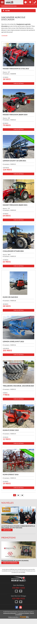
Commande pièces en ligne (9, 6)
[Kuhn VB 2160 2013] (18, 283)
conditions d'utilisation (23, 613)
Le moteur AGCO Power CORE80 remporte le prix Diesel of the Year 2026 (18, 527)
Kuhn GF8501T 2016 (10, 474)
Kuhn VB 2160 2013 (10, 297)
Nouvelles (7, 503)
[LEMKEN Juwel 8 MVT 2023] (18, 327)
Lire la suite (4, 35)
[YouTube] (20, 607)
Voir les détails (19, 83)
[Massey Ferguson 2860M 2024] (18, 100)
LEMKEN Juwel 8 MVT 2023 (13, 341)
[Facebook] (16, 607)
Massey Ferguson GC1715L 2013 (16, 69)
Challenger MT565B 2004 (13, 251)
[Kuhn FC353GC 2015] (18, 416)
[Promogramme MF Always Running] (18, 549)
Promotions (8, 537)
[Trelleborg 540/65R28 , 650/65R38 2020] (18, 372)
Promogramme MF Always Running (15, 560)
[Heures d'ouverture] (25, 2)
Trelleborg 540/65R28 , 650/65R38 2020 (18, 386)
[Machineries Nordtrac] (13, 2)
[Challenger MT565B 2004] (18, 237)
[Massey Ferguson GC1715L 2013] (18, 54)
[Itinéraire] (30, 2)
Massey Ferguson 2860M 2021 (15, 205)
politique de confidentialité (9, 613)
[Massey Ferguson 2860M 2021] (18, 191)
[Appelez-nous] (35, 2)
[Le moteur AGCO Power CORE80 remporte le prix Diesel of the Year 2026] (18, 515)
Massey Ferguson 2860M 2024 (15, 115)
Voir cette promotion (10, 562)
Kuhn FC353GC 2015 (11, 430)
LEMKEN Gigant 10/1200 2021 (14, 161)
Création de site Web (13, 617)
